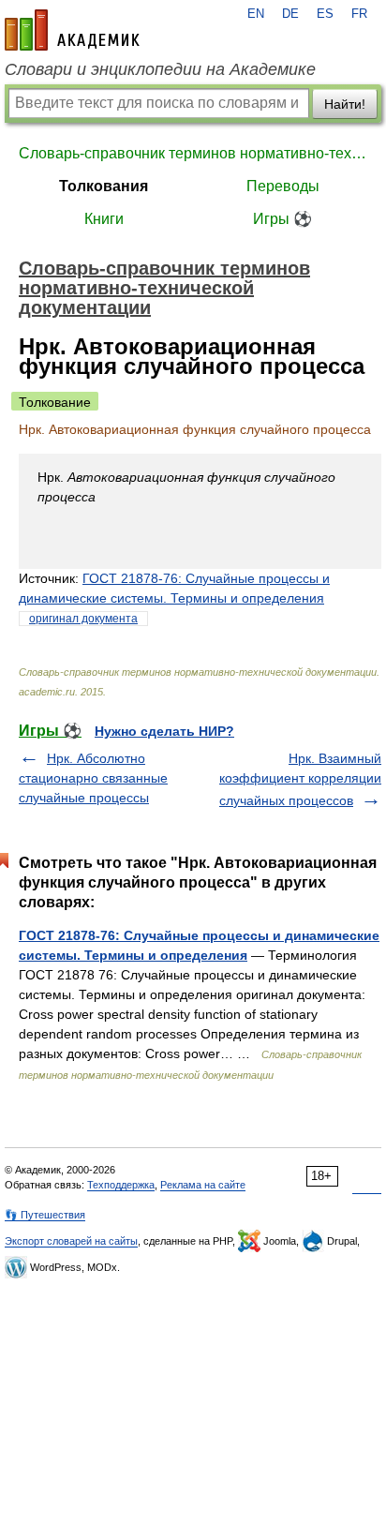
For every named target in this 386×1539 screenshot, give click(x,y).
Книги (104, 219)
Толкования (103, 186)
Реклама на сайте (202, 1184)
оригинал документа (83, 618)
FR (359, 14)
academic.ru (72, 30)
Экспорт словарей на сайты (71, 1241)
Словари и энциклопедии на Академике (160, 69)
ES (325, 14)
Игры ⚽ (282, 219)
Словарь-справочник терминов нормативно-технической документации (193, 153)
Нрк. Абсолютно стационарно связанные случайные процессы (93, 778)
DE (290, 14)
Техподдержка (121, 1184)
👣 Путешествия (45, 1214)
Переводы (282, 186)
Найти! (344, 104)
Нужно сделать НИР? (164, 731)
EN (255, 14)
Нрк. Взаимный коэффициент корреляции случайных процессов (300, 779)
